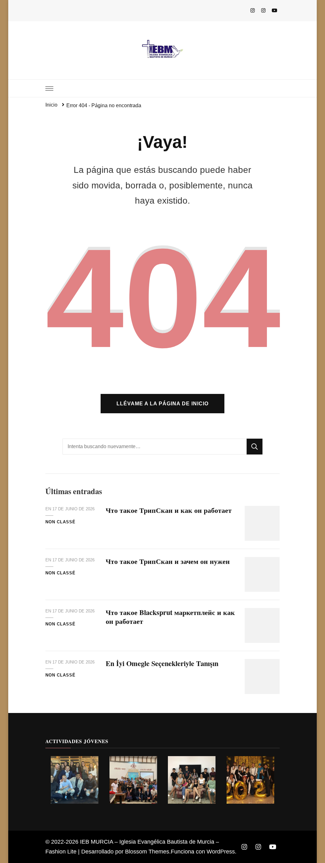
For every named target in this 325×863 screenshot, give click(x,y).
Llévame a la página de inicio (162, 403)
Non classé (60, 522)
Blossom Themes (147, 851)
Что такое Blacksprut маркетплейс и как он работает (170, 616)
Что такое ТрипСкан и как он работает (169, 510)
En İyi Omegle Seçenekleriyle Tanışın (162, 663)
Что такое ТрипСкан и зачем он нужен (168, 561)
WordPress (221, 851)
